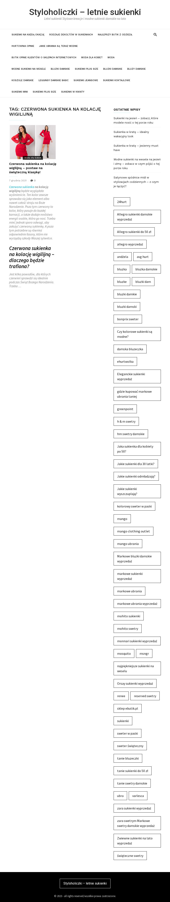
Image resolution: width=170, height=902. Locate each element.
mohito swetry (127, 628)
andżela (122, 257)
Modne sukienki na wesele (29, 69)
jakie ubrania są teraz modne (58, 46)
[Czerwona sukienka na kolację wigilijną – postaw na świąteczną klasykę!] (32, 141)
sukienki (123, 721)
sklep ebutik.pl (127, 708)
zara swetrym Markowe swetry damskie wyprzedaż (136, 823)
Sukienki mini (20, 91)
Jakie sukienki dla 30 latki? (135, 464)
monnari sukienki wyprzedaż (137, 641)
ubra (120, 796)
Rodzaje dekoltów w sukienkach (71, 34)
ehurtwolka (125, 361)
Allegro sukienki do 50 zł (134, 232)
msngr (144, 653)
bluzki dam (143, 282)
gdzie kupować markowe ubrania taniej (134, 393)
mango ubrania (128, 544)
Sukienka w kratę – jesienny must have (136, 148)
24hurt (122, 202)
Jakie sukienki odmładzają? (136, 476)
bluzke (122, 282)
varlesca (138, 796)
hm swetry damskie (130, 434)
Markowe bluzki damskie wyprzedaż (134, 558)
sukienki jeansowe (86, 80)
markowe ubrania (129, 591)
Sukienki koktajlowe (116, 80)
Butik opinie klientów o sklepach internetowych (44, 57)
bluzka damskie (146, 269)
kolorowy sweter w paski (134, 506)
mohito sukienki (128, 616)
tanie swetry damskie (132, 783)
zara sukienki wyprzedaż (134, 808)
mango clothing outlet (133, 531)
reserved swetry (145, 696)
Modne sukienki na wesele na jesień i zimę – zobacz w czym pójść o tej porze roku (137, 164)
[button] (155, 34)
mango (122, 519)
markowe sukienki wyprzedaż (130, 576)
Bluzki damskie (60, 69)
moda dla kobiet (92, 57)
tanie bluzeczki (128, 758)
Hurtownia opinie (23, 46)
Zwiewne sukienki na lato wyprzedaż (135, 840)
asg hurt (143, 257)
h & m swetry (126, 421)
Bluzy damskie (136, 69)
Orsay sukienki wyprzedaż (135, 683)
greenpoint (125, 409)
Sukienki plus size (86, 69)
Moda (111, 57)
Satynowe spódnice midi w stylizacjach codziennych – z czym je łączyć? (136, 182)
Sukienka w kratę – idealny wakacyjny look (131, 134)
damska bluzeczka (130, 349)
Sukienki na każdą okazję (28, 34)
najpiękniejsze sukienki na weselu (135, 668)
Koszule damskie (23, 80)
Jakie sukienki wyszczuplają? (127, 491)
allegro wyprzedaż (130, 244)
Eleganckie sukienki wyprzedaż (131, 376)
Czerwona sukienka (21, 187)
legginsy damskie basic (54, 80)
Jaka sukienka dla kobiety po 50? (135, 448)
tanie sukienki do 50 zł (132, 771)
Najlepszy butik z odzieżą (115, 34)
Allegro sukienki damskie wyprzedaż (134, 216)
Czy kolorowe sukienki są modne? (134, 334)
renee (121, 696)
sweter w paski (127, 733)
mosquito (124, 653)
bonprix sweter (127, 319)
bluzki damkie (127, 294)
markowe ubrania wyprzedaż (137, 603)
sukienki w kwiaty (72, 91)
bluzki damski (127, 306)
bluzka (122, 269)
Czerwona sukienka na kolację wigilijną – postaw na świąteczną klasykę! (32, 168)
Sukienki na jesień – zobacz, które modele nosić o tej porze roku (136, 120)
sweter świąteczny (130, 746)
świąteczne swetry (130, 856)
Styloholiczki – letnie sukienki (85, 12)
